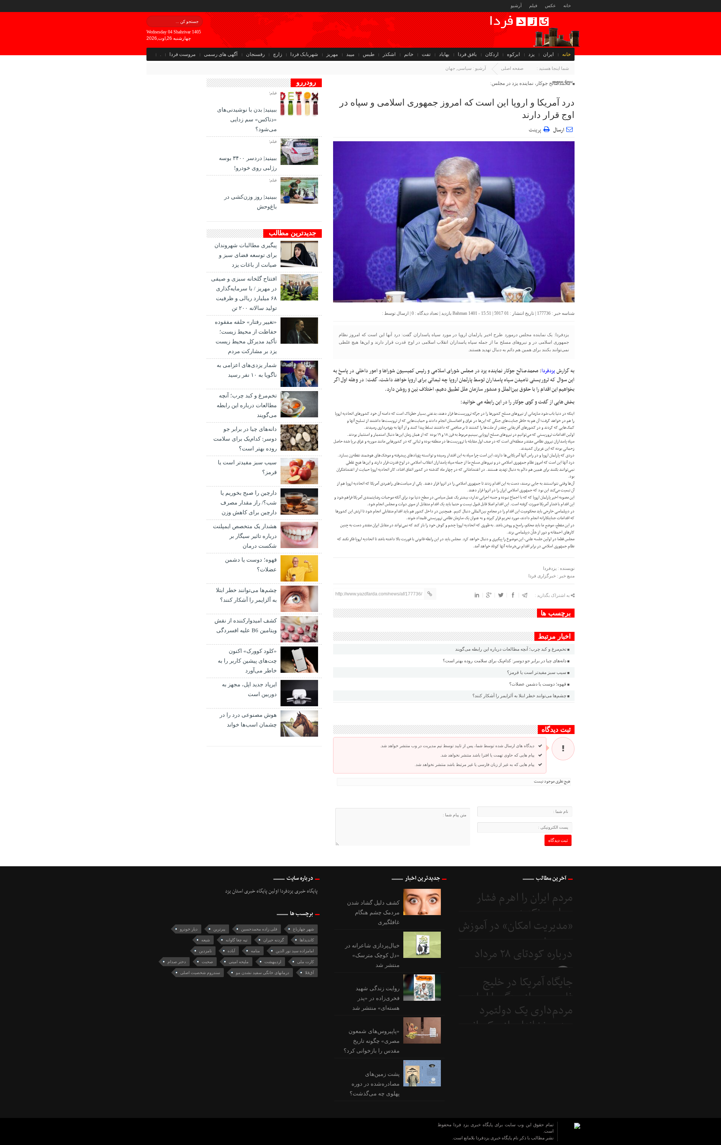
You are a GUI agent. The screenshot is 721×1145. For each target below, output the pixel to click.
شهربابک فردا (304, 54)
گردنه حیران (273, 940)
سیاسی (464, 68)
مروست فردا (182, 54)
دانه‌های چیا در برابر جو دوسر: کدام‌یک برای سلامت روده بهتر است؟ (504, 660)
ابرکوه (513, 54)
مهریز (332, 54)
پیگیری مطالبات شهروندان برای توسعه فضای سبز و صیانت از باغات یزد (245, 255)
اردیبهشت (272, 961)
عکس (550, 5)
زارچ (277, 54)
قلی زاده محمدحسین (259, 929)
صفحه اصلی (512, 68)
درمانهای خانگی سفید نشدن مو (262, 972)
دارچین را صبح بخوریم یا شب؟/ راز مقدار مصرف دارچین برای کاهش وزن (248, 502)
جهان (450, 68)
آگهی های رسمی (221, 54)
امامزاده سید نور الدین (295, 951)
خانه (567, 5)
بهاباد (444, 54)
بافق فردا (467, 54)
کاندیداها (307, 940)
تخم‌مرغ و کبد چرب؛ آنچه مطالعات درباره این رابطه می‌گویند (510, 649)
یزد (531, 54)
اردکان (492, 54)
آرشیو (516, 5)
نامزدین (205, 951)
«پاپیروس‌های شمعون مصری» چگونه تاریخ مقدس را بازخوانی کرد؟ (372, 1041)
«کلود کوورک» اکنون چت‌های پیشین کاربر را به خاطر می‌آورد (247, 661)
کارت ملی (305, 961)
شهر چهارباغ (303, 929)
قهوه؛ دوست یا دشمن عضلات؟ (537, 684)
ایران (548, 54)
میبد (350, 54)
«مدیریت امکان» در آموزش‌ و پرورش (516, 934)
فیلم (533, 5)
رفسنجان (255, 54)
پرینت (536, 129)
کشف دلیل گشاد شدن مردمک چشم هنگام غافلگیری (373, 912)
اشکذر (389, 54)
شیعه (205, 940)
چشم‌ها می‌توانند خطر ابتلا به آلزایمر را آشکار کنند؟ (519, 695)
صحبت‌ (207, 961)
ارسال (558, 130)
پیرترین (219, 929)
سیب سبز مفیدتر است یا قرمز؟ (536, 672)
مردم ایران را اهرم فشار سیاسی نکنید (524, 905)
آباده (231, 951)
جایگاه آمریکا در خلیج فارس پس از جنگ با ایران (521, 990)
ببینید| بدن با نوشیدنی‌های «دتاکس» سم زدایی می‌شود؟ (247, 119)
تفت (426, 54)
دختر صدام (176, 961)
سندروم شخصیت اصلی (200, 972)
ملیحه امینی (239, 961)
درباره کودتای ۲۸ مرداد (523, 954)
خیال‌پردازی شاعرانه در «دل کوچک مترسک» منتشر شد (372, 955)
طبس (368, 54)
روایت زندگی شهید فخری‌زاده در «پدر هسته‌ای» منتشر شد (376, 998)
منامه (255, 951)
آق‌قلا (309, 972)
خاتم (408, 54)
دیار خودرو (189, 929)
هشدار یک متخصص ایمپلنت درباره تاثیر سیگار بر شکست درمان (245, 536)
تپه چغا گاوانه (236, 940)
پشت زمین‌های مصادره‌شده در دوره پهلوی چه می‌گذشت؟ (375, 1084)
